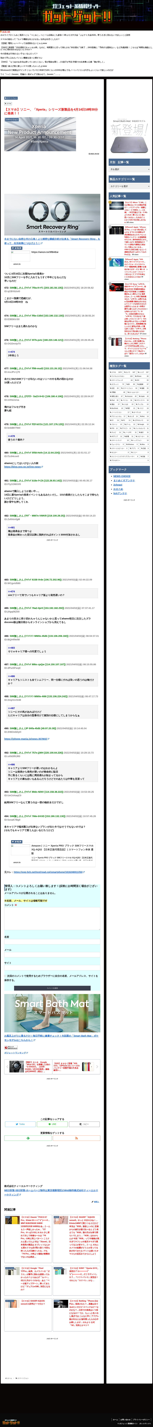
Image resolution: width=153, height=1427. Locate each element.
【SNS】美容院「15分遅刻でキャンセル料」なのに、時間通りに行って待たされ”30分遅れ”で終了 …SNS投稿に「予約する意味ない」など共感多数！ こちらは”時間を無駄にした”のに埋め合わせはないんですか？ (76, 48)
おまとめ (6, 32)
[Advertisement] (52, 87)
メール (7, 950)
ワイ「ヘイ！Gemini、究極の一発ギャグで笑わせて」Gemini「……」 (30, 74)
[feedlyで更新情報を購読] (28, 1138)
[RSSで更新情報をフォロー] (76, 1138)
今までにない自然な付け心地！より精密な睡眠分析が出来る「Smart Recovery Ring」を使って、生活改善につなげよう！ (52, 241)
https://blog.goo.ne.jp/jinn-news (22, 466)
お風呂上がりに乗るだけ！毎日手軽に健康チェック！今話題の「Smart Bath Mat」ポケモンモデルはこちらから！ (51, 1037)
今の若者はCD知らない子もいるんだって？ (19, 54)
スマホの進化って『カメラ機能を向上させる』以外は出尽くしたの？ (30, 39)
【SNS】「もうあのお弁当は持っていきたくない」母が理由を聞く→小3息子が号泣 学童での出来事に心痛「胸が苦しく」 (53, 62)
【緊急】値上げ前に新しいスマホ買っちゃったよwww (23, 66)
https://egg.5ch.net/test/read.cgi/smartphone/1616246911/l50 (48, 872)
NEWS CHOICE (121, 476)
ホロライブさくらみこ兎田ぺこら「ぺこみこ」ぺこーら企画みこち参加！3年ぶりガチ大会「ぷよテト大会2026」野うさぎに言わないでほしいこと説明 (65, 35)
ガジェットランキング (15, 1053)
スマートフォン (12, 98)
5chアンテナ (120, 493)
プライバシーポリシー (141, 1420)
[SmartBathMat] (129, 153)
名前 (6, 937)
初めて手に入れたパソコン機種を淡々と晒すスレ (21, 58)
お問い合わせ (125, 1420)
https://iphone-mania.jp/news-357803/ (25, 739)
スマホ (9, 103)
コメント (10, 905)
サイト (7, 963)
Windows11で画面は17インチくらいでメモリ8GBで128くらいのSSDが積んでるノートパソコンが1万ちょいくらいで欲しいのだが (56, 70)
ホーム (115, 1420)
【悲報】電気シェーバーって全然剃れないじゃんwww (23, 43)
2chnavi (117, 484)
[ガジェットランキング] (10, 1048)
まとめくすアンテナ (124, 480)
